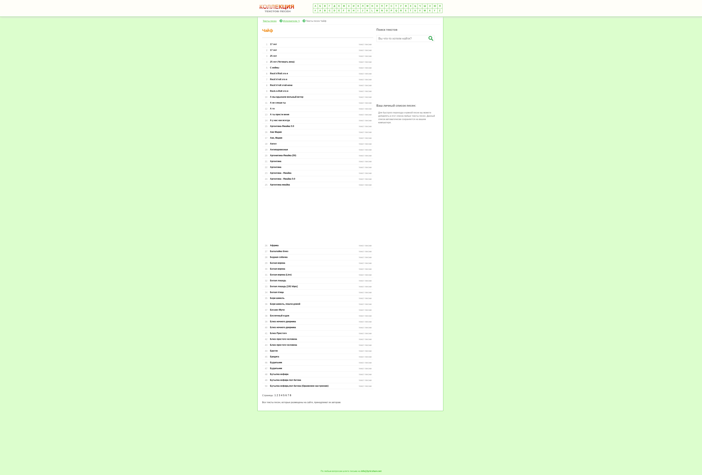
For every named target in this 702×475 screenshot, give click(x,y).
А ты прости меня (279, 114)
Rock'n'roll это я (278, 79)
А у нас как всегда (280, 120)
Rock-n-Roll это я (279, 91)
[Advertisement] (317, 215)
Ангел (273, 143)
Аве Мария (276, 132)
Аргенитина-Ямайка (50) (283, 155)
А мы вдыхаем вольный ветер (286, 97)
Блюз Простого (278, 333)
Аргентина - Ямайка (280, 173)
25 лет (273, 56)
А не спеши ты (278, 103)
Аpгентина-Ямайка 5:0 (282, 126)
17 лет (273, 44)
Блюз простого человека (283, 339)
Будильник (276, 362)
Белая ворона (277, 263)
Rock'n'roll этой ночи (281, 85)
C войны (274, 67)
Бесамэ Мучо (277, 310)
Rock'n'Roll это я (279, 73)
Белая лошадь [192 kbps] (284, 286)
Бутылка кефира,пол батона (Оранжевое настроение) (299, 386)
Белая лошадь (278, 280)
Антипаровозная (279, 149)
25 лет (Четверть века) (282, 62)
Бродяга (274, 356)
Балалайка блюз (279, 251)
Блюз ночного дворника (283, 321)
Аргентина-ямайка (280, 184)
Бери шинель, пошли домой (285, 304)
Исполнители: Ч (291, 21)
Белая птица (277, 292)
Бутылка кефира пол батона (285, 380)
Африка (274, 245)
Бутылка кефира (279, 374)
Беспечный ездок (279, 315)
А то (272, 108)
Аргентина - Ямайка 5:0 (282, 179)
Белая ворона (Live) (281, 274)
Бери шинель (277, 298)
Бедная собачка (279, 257)
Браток (274, 351)
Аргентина (275, 161)
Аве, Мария (276, 138)
